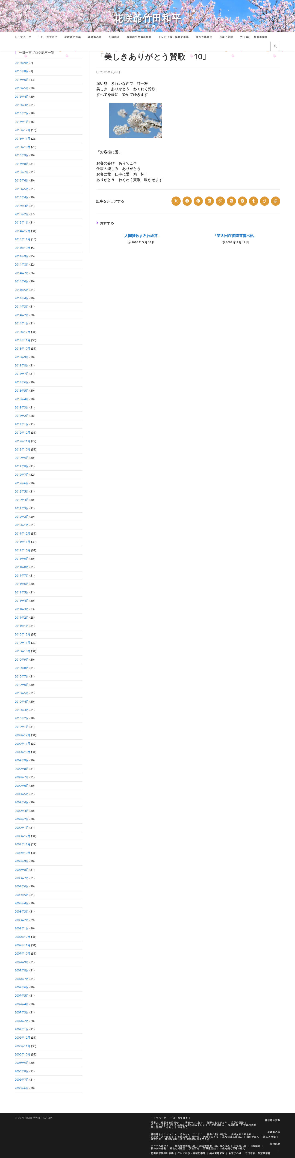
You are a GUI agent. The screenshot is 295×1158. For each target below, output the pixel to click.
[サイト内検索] (275, 46)
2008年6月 (22, 886)
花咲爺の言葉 (272, 1120)
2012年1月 (22, 525)
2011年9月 (22, 558)
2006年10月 (22, 1054)
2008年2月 (22, 920)
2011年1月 (22, 626)
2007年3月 (22, 1012)
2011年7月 (22, 575)
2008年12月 (22, 836)
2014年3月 (22, 306)
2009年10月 (22, 752)
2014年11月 (22, 239)
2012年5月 (22, 491)
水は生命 (183, 1136)
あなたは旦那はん (232, 1136)
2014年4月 (22, 298)
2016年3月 (22, 105)
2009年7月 (22, 777)
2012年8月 (22, 466)
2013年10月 (22, 348)
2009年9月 (22, 760)
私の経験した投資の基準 (242, 1124)
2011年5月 (22, 592)
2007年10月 (22, 953)
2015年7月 (22, 172)
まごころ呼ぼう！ (161, 1146)
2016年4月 (22, 96)
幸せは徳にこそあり (162, 1127)
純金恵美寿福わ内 (185, 1146)
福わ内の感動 (158, 1148)
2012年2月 (22, 516)
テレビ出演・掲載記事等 (192, 1153)
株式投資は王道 (174, 1138)
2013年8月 (22, 365)
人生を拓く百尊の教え (232, 1148)
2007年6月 (22, 987)
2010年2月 (22, 718)
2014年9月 (22, 256)
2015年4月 (22, 197)
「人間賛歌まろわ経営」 (141, 235)
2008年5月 (22, 895)
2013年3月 (22, 407)
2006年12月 (22, 1037)
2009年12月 (22, 735)
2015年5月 (22, 189)
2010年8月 (22, 668)
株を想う (183, 1127)
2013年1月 (22, 424)
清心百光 (194, 1148)
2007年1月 (22, 1029)
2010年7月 (22, 676)
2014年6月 (22, 281)
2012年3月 (22, 508)
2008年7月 (22, 878)
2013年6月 (22, 382)
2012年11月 (22, 441)
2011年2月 (22, 617)
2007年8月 (22, 970)
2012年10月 (22, 449)
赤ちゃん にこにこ (191, 1134)
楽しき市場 (269, 1136)
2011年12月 (22, 533)
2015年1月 (22, 222)
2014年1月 (22, 323)
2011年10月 (22, 550)
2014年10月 (22, 248)
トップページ (158, 1117)
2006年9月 (22, 1063)
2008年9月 (22, 861)
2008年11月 (22, 844)
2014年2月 (22, 315)
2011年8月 (22, 567)
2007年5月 (22, 995)
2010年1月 (22, 727)
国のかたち (253, 1136)
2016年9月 (22, 63)
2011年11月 (22, 542)
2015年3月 (22, 206)
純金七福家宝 (177, 1148)
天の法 (195, 1136)
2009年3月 (22, 811)
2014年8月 (22, 264)
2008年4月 (22, 903)
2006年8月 (22, 1071)
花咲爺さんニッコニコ (163, 1134)
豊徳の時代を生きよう (199, 1138)
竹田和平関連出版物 (162, 1153)
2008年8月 (22, 870)
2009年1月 (22, 827)
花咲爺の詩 (274, 1132)
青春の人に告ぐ (194, 1122)
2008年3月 (22, 911)
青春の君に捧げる (217, 1134)
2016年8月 (22, 71)
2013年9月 (22, 357)
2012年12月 (22, 432)
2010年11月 (22, 643)
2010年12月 (22, 634)
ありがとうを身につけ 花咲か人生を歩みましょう (179, 1124)
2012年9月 (22, 458)
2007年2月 (22, 1021)
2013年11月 (22, 340)
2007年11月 (22, 945)
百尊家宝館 (209, 1148)
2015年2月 (22, 214)
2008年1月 (22, 928)
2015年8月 (22, 164)
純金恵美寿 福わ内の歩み (214, 1146)
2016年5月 (22, 88)
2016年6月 (22, 80)
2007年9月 (22, 962)
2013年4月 (22, 399)
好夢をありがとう (217, 1122)
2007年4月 (22, 1004)
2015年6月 (22, 180)
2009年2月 (22, 819)
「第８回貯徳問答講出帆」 (235, 235)
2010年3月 (22, 710)
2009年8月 (22, 769)
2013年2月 (22, 416)
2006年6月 (22, 1088)
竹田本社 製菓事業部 (258, 1153)
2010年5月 (22, 693)
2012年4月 (22, 500)
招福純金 (275, 1143)
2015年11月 (22, 138)
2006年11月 (22, 1046)
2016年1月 (22, 122)
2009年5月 (22, 794)
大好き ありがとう (162, 1136)
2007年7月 (22, 979)
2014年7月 (22, 273)
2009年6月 (22, 785)
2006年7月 (22, 1079)
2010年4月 (22, 701)
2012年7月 (22, 474)
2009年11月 (22, 743)
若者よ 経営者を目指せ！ (166, 1122)
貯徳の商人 (218, 1124)
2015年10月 (22, 147)
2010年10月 (22, 651)
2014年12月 (22, 231)
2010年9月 (22, 659)
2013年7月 (22, 374)
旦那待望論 (237, 1122)
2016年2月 (22, 113)
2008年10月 (22, 853)
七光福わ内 (240, 1146)
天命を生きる (210, 1136)
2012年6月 (22, 483)
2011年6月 (22, 584)
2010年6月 (22, 685)
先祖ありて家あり (241, 1134)
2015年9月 (22, 155)
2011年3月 (22, 609)
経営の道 (156, 1138)
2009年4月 (22, 802)
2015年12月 (22, 130)
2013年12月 (22, 332)
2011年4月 (22, 601)
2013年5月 (22, 390)
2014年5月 (22, 290)
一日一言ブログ (179, 1117)
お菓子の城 (235, 1153)
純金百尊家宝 (217, 1153)
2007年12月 (22, 937)
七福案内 (255, 1146)
